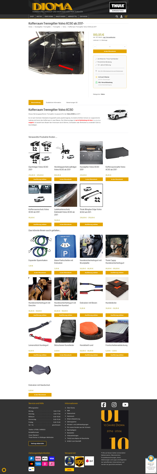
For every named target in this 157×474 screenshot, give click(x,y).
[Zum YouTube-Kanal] (125, 404)
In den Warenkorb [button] (66, 179)
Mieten (39, 16)
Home (30, 27)
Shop (32, 16)
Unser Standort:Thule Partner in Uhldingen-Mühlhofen (41, 436)
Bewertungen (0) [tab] (72, 102)
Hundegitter (97, 120)
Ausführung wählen (40, 179)
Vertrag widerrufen (37, 443)
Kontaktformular (34, 432)
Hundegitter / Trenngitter (43, 27)
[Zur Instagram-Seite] (114, 404)
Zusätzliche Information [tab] (53, 102)
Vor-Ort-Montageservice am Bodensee (110, 71)
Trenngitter (56, 27)
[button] (4, 470)
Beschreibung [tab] (36, 102)
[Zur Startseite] (78, 7)
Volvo (64, 27)
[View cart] (126, 16)
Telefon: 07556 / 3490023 (37, 429)
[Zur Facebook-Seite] (103, 404)
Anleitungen (60, 16)
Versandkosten (110, 37)
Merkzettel (72, 16)
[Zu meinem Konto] (121, 16)
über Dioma (49, 16)
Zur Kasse (83, 16)
